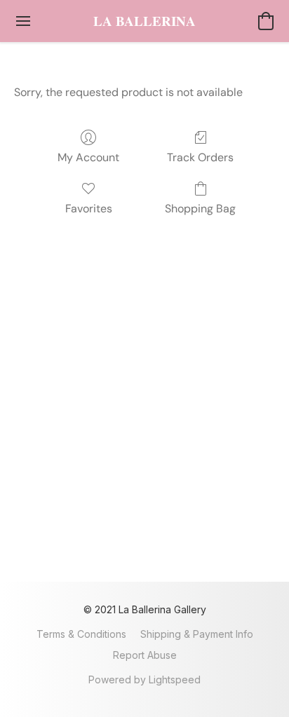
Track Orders (200, 157)
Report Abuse (145, 655)
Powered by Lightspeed (144, 679)
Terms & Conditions (81, 634)
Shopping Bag (200, 208)
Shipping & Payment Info (196, 634)
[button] (144, 21)
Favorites (88, 208)
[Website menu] (23, 21)
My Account (88, 157)
